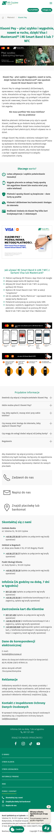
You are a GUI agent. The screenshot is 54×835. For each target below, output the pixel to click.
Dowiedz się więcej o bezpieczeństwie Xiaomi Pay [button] (25, 397)
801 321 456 (28, 732)
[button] (16, 829)
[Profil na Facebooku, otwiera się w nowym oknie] (16, 743)
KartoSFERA (33, 10)
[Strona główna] (3, 17)
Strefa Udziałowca (10, 769)
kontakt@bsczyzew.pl (12, 654)
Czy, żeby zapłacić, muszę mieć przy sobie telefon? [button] (21, 414)
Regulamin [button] (7, 441)
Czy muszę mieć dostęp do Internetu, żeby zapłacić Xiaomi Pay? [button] (21, 424)
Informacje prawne (10, 777)
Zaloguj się (47, 10)
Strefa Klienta (8, 762)
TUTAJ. (44, 694)
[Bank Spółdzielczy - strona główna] (10, 3)
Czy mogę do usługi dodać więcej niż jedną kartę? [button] (25, 433)
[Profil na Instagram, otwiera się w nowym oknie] (23, 743)
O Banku (5, 754)
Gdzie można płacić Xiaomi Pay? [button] (17, 405)
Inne (4, 784)
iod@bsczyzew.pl (10, 719)
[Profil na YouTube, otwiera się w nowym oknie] (38, 743)
